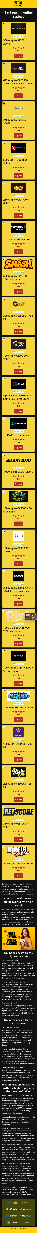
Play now (18, 56)
